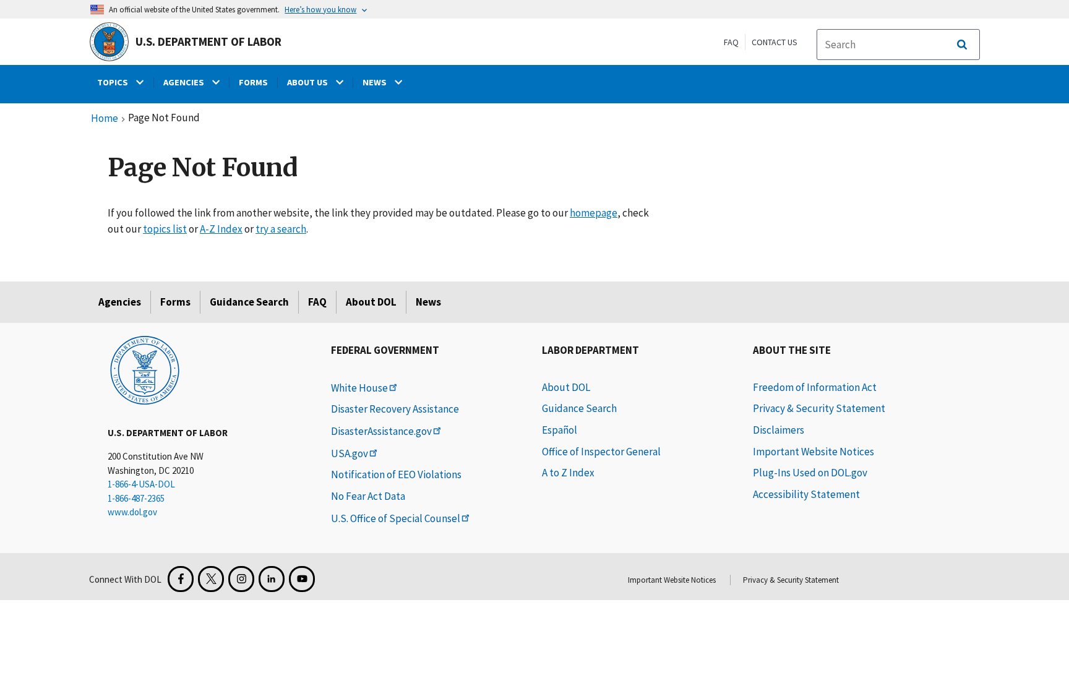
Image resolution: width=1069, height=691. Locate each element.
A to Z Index (568, 472)
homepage (593, 213)
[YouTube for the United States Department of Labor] (302, 579)
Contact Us (774, 42)
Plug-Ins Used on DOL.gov (810, 472)
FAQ (731, 42)
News (428, 302)
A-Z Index (221, 229)
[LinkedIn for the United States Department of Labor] (272, 579)
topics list (165, 229)
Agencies (119, 302)
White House (359, 388)
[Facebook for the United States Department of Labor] (181, 579)
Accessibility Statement (806, 494)
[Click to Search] (962, 44)
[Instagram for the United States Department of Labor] (241, 579)
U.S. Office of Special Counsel (395, 518)
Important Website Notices (813, 451)
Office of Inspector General (601, 451)
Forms (175, 302)
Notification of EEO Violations (396, 474)
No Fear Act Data (368, 496)
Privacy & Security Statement (819, 408)
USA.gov (349, 453)
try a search (280, 229)
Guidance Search (249, 302)
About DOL (371, 302)
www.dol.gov (132, 512)
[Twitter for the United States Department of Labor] (211, 579)
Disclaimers (778, 430)
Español (559, 430)
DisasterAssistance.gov (381, 431)
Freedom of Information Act (815, 387)
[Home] (145, 369)
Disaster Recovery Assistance (395, 409)
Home (104, 119)
